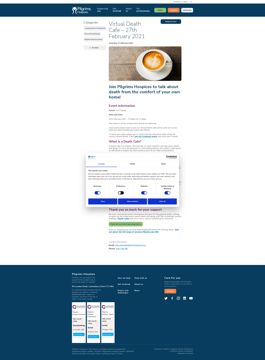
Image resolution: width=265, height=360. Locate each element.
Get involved (124, 284)
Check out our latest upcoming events (125, 224)
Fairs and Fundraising (92, 34)
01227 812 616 (122, 248)
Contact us (177, 2)
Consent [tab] (101, 164)
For (143, 9)
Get (117, 9)
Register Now (170, 21)
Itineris (190, 353)
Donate (173, 10)
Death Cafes (123, 218)
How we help (124, 278)
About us (138, 284)
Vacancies (187, 10)
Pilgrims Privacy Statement (182, 349)
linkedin (184, 298)
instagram (178, 298)
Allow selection (132, 201)
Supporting (102, 9)
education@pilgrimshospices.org (130, 245)
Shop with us (140, 278)
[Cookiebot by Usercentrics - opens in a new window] (168, 157)
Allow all (162, 201)
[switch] (121, 192)
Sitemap (157, 349)
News (185, 2)
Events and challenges (123, 291)
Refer (160, 10)
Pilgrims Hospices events (93, 39)
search (191, 2)
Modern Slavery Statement (182, 351)
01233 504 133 (78, 294)
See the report (78, 334)
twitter (166, 298)
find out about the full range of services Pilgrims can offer (144, 230)
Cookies (166, 349)
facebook (172, 298)
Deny (103, 201)
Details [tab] (132, 164)
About (129, 9)
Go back (95, 48)
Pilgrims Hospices (81, 10)
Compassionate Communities (95, 28)
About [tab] (163, 164)
